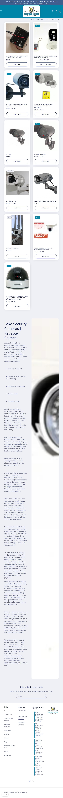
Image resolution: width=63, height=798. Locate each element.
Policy (6, 751)
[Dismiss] (17, 774)
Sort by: (31, 19)
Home (6, 711)
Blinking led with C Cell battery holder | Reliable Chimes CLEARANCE (17, 56)
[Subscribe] (45, 696)
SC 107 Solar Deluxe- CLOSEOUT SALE (45, 201)
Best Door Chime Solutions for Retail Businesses (39, 771)
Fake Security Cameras (22, 718)
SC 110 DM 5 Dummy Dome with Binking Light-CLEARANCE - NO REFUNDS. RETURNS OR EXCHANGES (17, 298)
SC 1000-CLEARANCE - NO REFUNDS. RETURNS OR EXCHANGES (16, 105)
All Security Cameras (22, 712)
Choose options (45, 64)
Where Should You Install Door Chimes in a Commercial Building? (39, 716)
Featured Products (7, 725)
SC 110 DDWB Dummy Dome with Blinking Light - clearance (43, 248)
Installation (7, 730)
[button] (52, 11)
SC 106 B (8, 154)
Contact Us (7, 755)
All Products (8, 714)
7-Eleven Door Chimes (8, 719)
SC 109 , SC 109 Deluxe (12, 248)
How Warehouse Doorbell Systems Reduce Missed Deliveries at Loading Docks (39, 730)
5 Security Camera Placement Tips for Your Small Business (39, 761)
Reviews (6, 738)
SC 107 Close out (11, 201)
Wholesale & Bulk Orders (9, 747)
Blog (5, 742)
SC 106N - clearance (40, 154)
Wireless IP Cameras (21, 723)
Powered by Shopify (22, 792)
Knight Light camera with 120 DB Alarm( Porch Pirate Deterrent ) (45, 56)
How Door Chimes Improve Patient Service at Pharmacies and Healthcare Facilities (39, 747)
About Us (7, 734)
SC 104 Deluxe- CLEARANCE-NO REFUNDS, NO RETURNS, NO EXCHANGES (43, 106)
